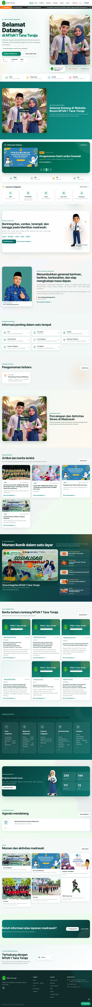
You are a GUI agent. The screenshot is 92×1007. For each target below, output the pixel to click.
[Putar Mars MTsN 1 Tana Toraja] (64, 553)
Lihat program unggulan (24, 241)
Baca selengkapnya (44, 165)
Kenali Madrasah (8, 241)
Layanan (62, 3)
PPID (51, 988)
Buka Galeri (85, 849)
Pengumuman (53, 980)
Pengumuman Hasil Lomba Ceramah (75, 485)
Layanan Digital (54, 994)
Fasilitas (35, 991)
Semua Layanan (83, 186)
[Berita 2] (45, 169)
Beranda (31, 2)
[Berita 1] (43, 169)
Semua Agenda (84, 814)
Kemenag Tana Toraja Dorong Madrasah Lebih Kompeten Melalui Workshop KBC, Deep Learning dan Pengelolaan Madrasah (15, 686)
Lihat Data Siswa (8, 787)
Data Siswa (36, 988)
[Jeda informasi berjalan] (90, 7)
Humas (52, 991)
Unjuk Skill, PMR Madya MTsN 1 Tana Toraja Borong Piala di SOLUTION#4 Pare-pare (63, 156)
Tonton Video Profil (30, 53)
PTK (34, 986)
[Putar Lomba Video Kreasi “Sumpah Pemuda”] (64, 563)
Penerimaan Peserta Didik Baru (18, 377)
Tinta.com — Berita (38, 983)
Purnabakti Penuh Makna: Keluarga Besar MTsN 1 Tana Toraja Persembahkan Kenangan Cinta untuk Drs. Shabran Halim (74, 686)
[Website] (3, 988)
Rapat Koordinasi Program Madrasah (27, 821)
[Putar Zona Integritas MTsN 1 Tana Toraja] (30, 565)
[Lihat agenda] (5, 827)
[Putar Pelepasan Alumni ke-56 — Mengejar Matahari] (64, 591)
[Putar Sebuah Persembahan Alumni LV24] (64, 572)
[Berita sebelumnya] (41, 169)
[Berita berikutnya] (50, 169)
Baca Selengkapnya (8, 657)
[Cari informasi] (80, 2)
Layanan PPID (85, 929)
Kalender (52, 983)
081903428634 (72, 984)
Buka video (71, 555)
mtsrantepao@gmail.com (75, 986)
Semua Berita (83, 614)
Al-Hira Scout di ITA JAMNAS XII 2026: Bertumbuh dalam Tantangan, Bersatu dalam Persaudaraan (16, 486)
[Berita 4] (48, 169)
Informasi (56, 3)
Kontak (67, 2)
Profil (36, 3)
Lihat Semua (83, 145)
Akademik (42, 3)
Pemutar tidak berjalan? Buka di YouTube (10, 589)
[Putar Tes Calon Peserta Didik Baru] (64, 581)
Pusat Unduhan (54, 986)
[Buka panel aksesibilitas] (89, 999)
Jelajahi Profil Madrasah (10, 53)
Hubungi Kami (73, 929)
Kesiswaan (49, 3)
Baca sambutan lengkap (43, 302)
